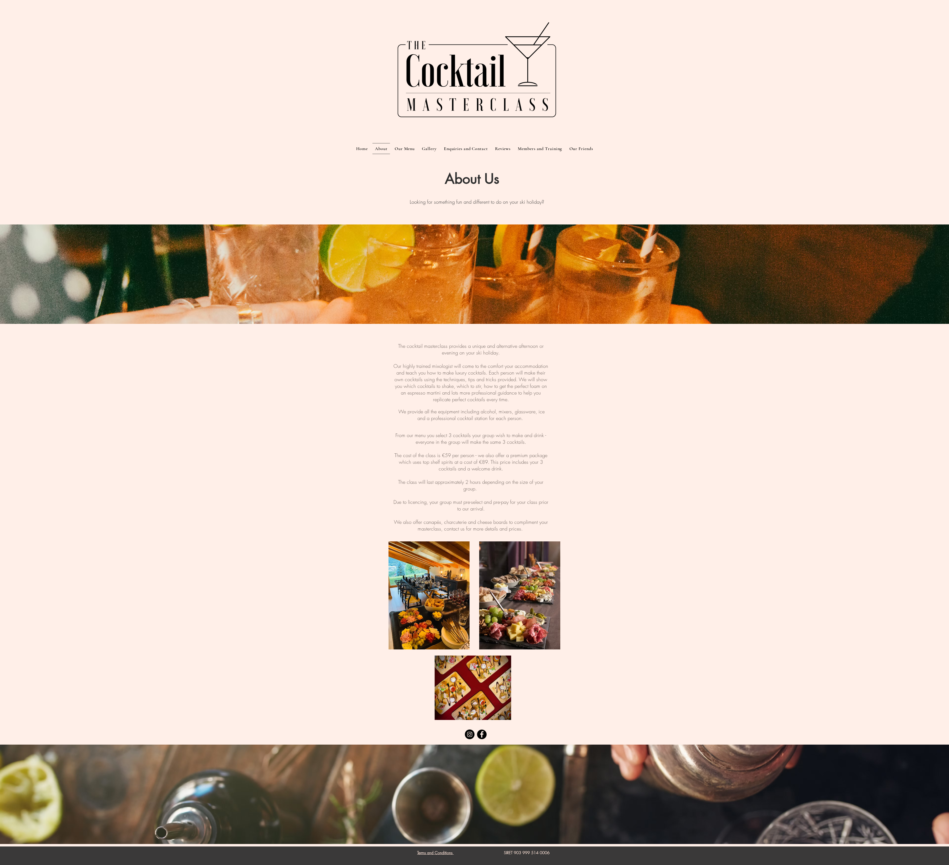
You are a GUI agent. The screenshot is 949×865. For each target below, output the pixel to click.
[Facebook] (482, 734)
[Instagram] (469, 734)
